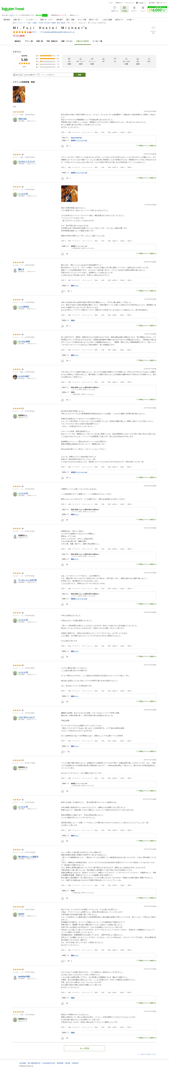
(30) (52, 41)
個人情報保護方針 (34, 1063)
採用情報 (60, 1063)
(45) (82, 41)
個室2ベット (75, 514)
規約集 (67, 1063)
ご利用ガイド (119, 3)
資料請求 (75, 1063)
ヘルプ (110, 3)
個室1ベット (75, 286)
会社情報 (22, 1063)
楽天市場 (151, 3)
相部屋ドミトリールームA (79, 140)
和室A (73, 320)
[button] (19, 94)
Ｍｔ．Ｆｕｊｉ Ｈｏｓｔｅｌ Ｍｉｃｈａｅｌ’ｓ (50, 27)
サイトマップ (129, 3)
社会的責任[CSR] (49, 1063)
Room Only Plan (76, 138)
